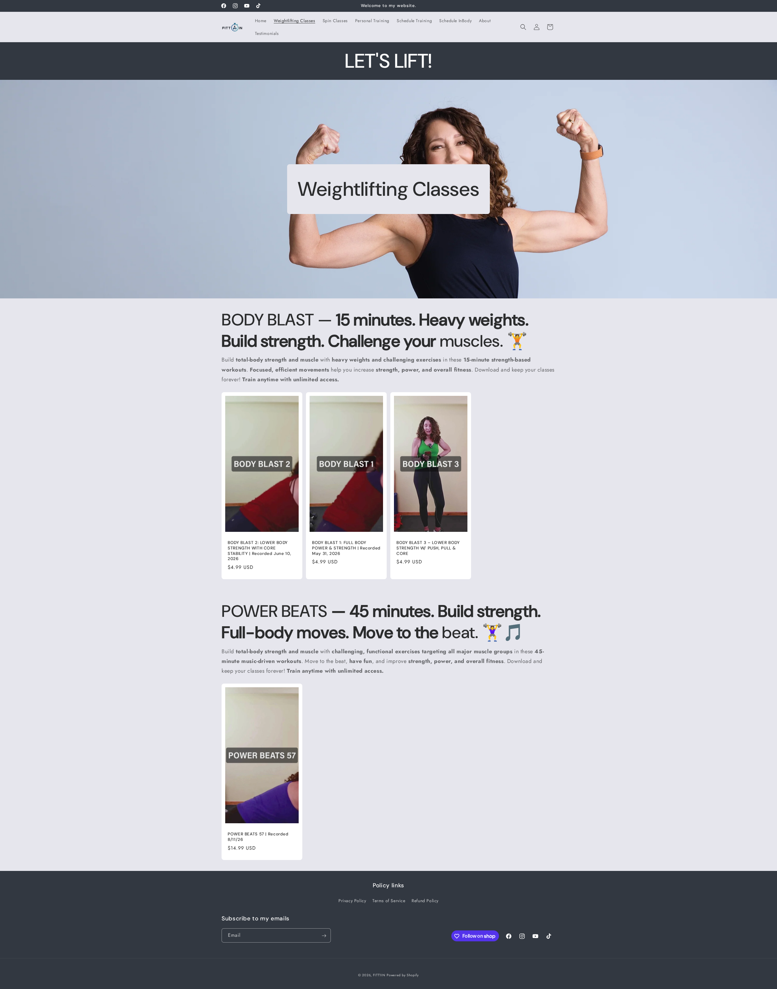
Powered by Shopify (403, 975)
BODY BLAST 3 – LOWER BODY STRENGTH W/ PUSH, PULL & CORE (428, 548)
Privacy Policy (352, 900)
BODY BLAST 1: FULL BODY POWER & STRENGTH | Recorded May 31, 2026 (346, 548)
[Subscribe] (324, 936)
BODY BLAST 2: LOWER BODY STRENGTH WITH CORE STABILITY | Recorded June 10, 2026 (259, 550)
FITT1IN (379, 975)
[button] (523, 27)
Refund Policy (425, 900)
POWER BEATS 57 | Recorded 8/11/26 (258, 836)
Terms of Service (388, 900)
